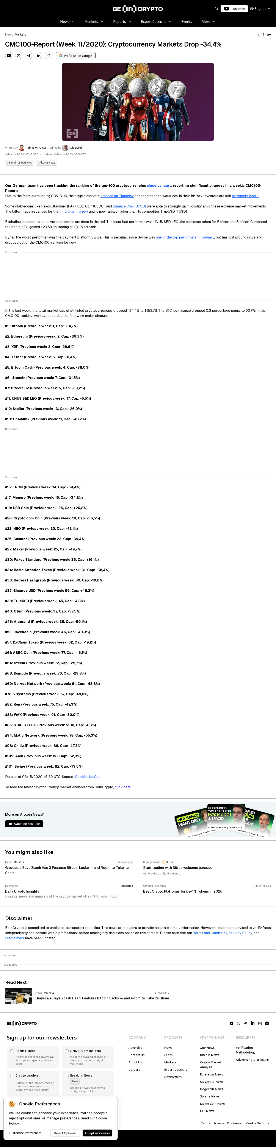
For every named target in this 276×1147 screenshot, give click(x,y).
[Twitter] (18, 55)
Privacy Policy (240, 933)
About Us (135, 1062)
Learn (168, 1055)
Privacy (218, 1123)
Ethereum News (211, 1074)
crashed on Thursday (117, 196)
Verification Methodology (245, 1050)
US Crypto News (211, 1082)
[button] (33, 1057)
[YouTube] (9, 55)
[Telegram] (28, 55)
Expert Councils (175, 1070)
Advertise (135, 1048)
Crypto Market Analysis (210, 1064)
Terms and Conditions (210, 933)
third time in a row (73, 211)
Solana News (209, 1096)
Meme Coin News (212, 1104)
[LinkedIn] (38, 55)
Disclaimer (235, 1123)
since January (159, 185)
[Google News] (267, 1023)
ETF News (207, 1111)
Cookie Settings (257, 1123)
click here (123, 787)
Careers (134, 1070)
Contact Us (136, 1055)
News (9, 34)
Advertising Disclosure (252, 1060)
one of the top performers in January (185, 237)
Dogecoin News (211, 1089)
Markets (20, 34)
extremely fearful (245, 196)
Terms (205, 1123)
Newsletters (173, 1077)
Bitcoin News (209, 1055)
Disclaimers (14, 938)
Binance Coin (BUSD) (129, 206)
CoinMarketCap (87, 777)
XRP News (207, 1048)
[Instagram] (48, 55)
